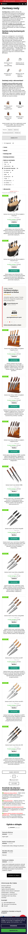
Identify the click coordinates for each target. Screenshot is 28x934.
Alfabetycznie (17, 132)
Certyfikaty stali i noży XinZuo (8, 896)
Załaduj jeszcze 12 (14, 772)
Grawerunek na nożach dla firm (9, 894)
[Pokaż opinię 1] (7, 322)
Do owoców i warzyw (11, 168)
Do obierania (8, 170)
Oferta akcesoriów (8, 800)
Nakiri (6, 174)
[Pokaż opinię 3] (12, 322)
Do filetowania (8, 184)
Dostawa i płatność (6, 885)
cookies (3, 920)
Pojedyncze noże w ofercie (10, 793)
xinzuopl (6, 906)
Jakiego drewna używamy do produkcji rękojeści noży (12, 814)
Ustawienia (13, 926)
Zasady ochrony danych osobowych (10, 891)
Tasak (6, 178)
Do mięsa (7, 172)
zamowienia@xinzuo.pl (9, 902)
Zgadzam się (13, 930)
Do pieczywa (8, 176)
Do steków (7, 182)
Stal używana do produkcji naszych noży (13, 807)
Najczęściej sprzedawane (8, 132)
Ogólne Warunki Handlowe (8, 889)
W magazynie (9, 143)
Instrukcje (3, 897)
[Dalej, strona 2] (14, 776)
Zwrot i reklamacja (6, 887)
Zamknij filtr (14, 138)
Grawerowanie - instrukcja (8, 892)
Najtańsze (10, 129)
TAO (6, 164)
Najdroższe (16, 129)
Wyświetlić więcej (14, 875)
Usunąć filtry (13, 191)
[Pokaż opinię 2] (9, 322)
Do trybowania (8, 180)
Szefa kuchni (8, 166)
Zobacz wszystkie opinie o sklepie (12, 325)
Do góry (14, 783)
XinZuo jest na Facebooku (10, 904)
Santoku (7, 162)
